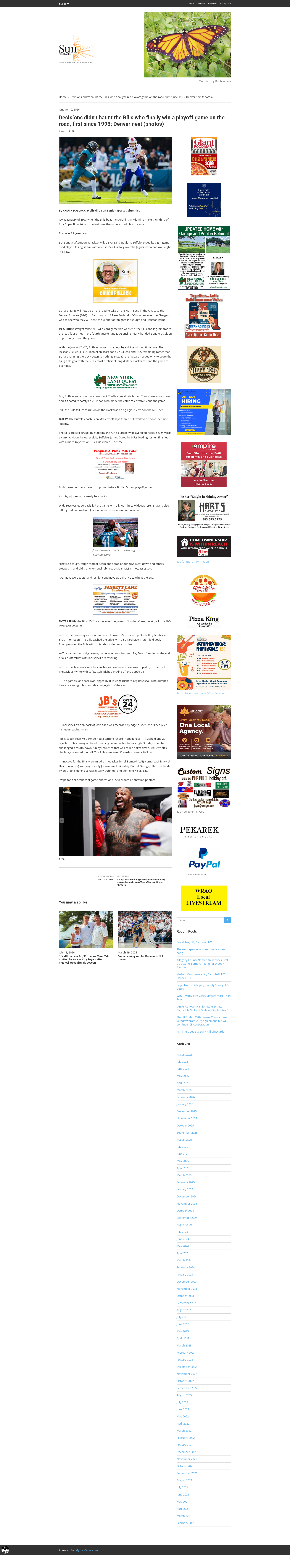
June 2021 (183, 1494)
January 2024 (185, 1274)
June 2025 (183, 1154)
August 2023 (184, 1310)
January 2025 (185, 1189)
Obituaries (201, 3)
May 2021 (183, 1501)
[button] (169, 820)
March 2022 (184, 1430)
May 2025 (183, 1161)
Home (191, 3)
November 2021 (187, 1459)
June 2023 (183, 1324)
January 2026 (185, 1104)
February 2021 (186, 1523)
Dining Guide (225, 3)
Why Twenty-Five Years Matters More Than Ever (204, 997)
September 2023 (187, 1303)
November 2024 (187, 1203)
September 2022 (187, 1388)
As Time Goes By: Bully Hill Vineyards (200, 1031)
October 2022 (185, 1381)
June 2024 (183, 1239)
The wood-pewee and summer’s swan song (201, 951)
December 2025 (187, 1111)
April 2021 (183, 1508)
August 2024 (184, 1225)
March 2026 (184, 1090)
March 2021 (184, 1516)
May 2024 (183, 1246)
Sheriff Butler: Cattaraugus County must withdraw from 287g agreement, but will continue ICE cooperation (202, 1020)
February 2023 (186, 1352)
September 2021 (187, 1473)
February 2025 (186, 1182)
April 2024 (183, 1253)
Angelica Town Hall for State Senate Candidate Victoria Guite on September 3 (203, 1008)
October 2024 (185, 1210)
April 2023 (183, 1338)
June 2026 (183, 1068)
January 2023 (185, 1359)
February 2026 (186, 1097)
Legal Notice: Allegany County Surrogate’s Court (203, 986)
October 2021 (185, 1466)
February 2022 (186, 1437)
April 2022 (183, 1423)
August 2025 (184, 1139)
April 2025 (183, 1168)
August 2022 (184, 1395)
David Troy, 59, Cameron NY (194, 942)
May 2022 (183, 1416)
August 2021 (184, 1480)
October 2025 (185, 1125)
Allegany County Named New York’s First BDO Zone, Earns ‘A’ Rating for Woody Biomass (202, 963)
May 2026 (183, 1076)
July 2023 (182, 1317)
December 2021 (187, 1452)
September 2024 (187, 1218)
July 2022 (182, 1402)
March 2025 (184, 1175)
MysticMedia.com (87, 1550)
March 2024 (184, 1260)
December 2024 (187, 1196)
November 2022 (187, 1374)
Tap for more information (193, 561)
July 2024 (182, 1232)
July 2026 (182, 1061)
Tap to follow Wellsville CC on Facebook (202, 693)
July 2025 (182, 1147)
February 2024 (186, 1267)
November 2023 (187, 1288)
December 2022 (187, 1367)
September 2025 (187, 1132)
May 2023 (183, 1331)
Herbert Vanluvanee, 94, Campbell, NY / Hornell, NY (202, 976)
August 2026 (184, 1054)
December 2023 (187, 1281)
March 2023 (184, 1345)
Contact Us (213, 3)
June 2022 (183, 1409)
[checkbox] (5, 1549)
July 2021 (182, 1487)
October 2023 (185, 1296)
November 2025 (187, 1118)
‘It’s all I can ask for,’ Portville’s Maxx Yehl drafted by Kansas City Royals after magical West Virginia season (84, 959)
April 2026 (183, 1083)
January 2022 (185, 1445)
